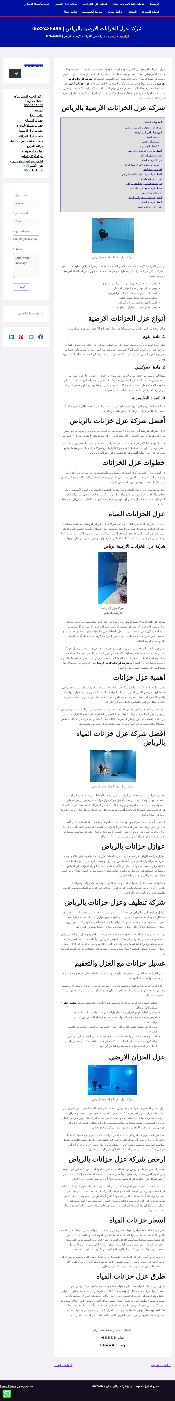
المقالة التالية (63, 1365)
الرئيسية (154, 3)
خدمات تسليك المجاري (36, 3)
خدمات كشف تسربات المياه (129, 3)
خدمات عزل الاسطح (66, 3)
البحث (15, 73)
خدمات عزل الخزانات (95, 3)
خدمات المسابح (150, 11)
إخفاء (147, 122)
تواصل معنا (70, 11)
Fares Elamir (8, 1386)
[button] (40, 337)
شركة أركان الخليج (32, 156)
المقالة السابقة (161, 1365)
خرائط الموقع (115, 11)
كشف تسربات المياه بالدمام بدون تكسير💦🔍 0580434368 (26, 166)
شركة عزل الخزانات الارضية (113, 662)
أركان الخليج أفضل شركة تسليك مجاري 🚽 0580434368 (28, 101)
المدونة (133, 11)
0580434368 (109, 1337)
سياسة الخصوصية (92, 11)
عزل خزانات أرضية (79, 83)
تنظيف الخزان (68, 1002)
